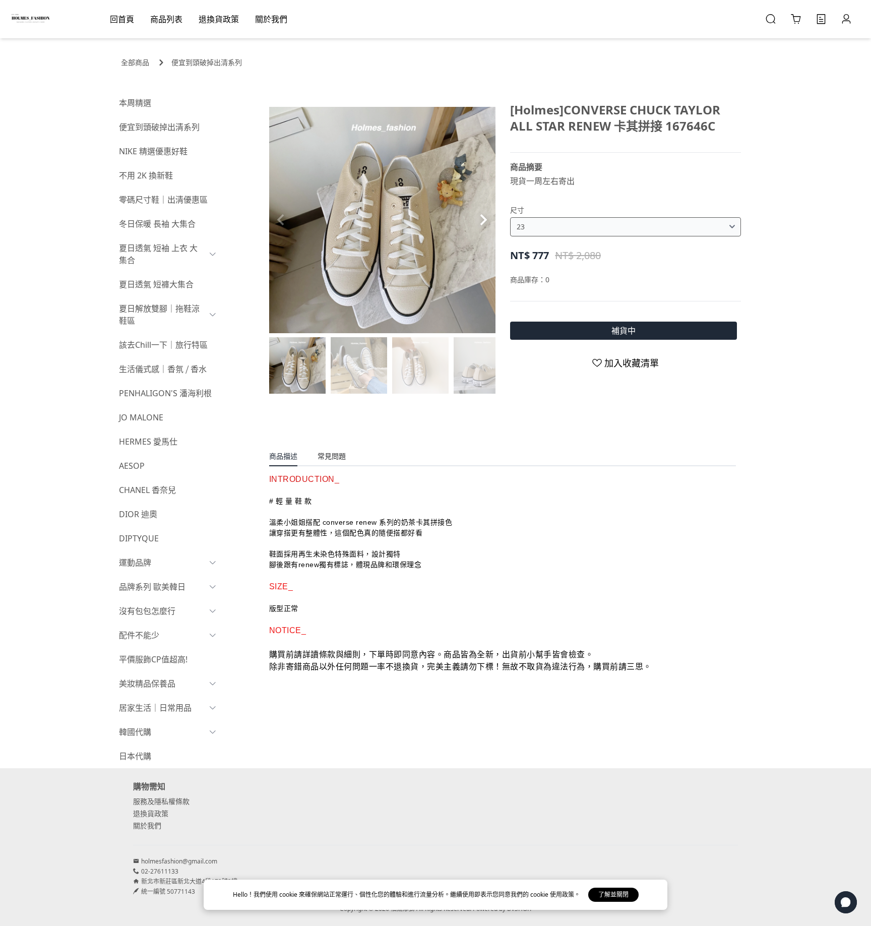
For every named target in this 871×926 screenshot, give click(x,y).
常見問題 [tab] (332, 456)
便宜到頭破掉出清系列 (206, 62)
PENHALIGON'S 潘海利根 (165, 393)
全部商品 (135, 62)
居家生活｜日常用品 (155, 707)
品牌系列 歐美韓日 (152, 586)
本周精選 (135, 102)
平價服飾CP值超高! (153, 659)
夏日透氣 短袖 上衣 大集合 (158, 254)
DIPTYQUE (139, 538)
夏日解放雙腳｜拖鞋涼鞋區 (159, 314)
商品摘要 (526, 166)
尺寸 (517, 210)
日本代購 (135, 756)
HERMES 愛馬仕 (148, 441)
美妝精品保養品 (147, 683)
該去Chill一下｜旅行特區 (163, 344)
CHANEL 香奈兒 (147, 490)
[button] (483, 220)
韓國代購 (135, 731)
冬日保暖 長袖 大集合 (157, 223)
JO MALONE (141, 417)
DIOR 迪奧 (138, 514)
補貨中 (623, 330)
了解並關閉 (613, 894)
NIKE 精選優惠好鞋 (153, 151)
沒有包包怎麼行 (147, 610)
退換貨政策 (150, 813)
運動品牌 (135, 562)
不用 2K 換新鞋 (146, 175)
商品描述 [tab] (283, 456)
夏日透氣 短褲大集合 (156, 284)
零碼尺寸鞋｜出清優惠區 (163, 199)
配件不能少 (139, 635)
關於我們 (147, 825)
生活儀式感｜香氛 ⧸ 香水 (163, 369)
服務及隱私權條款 (161, 801)
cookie (289, 894)
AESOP (132, 465)
